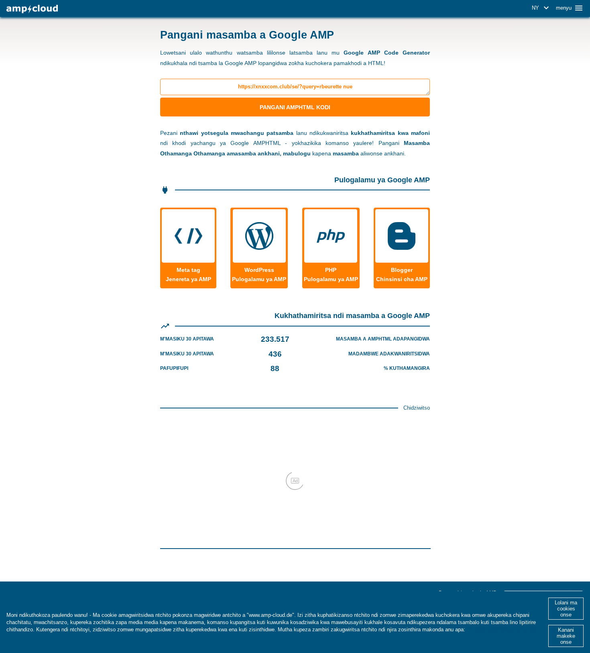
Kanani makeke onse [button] (566, 636)
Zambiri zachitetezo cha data (502, 629)
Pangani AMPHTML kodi (295, 107)
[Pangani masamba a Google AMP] (32, 9)
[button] (541, 8)
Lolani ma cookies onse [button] (566, 609)
